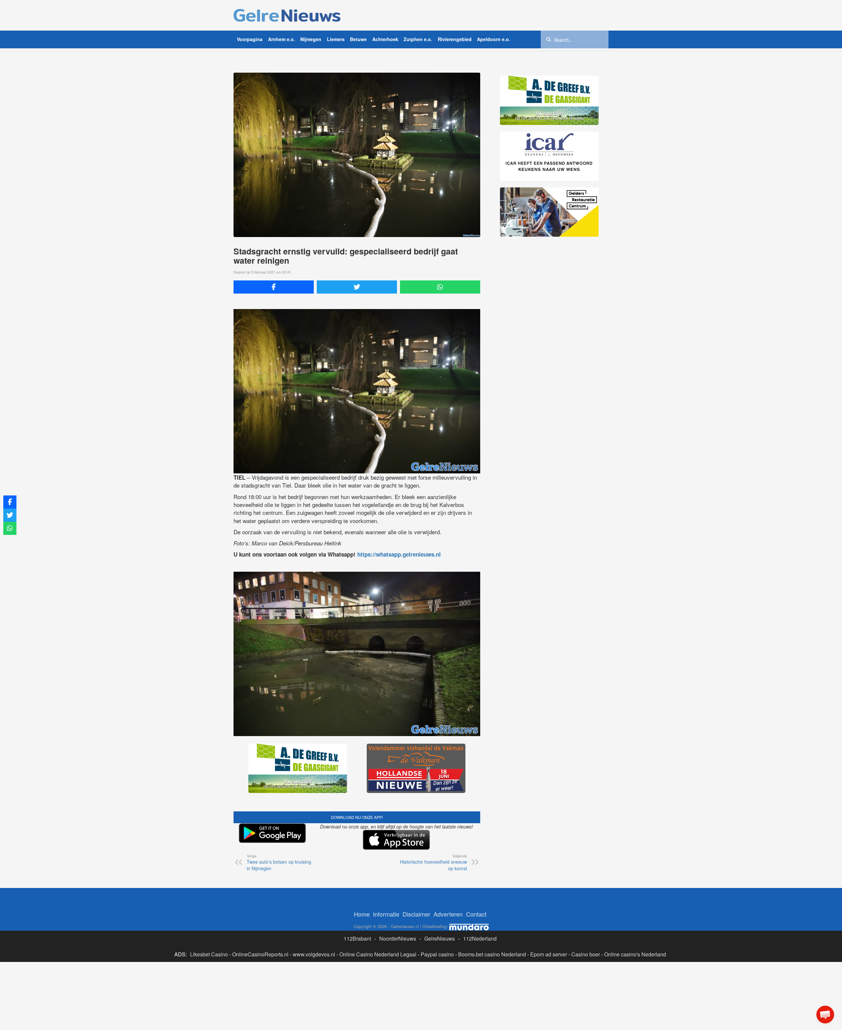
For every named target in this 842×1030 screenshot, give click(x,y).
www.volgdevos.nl (314, 954)
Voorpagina (249, 39)
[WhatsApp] (440, 287)
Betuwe (358, 39)
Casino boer (585, 954)
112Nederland (480, 938)
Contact (476, 914)
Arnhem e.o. (281, 39)
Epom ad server (548, 954)
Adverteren (448, 914)
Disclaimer (416, 914)
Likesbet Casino (209, 954)
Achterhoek (385, 39)
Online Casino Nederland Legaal (377, 954)
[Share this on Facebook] (274, 287)
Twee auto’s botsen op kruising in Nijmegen (279, 862)
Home (362, 914)
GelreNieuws (439, 938)
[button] (825, 1014)
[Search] (548, 39)
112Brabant (357, 938)
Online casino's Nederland (635, 954)
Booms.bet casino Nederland (492, 954)
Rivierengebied (455, 39)
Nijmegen (310, 39)
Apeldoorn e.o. (493, 39)
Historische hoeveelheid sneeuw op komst (433, 862)
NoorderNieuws (397, 938)
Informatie (386, 914)
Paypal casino (437, 954)
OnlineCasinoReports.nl (260, 954)
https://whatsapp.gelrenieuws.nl (399, 554)
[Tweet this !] (357, 287)
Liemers (336, 39)
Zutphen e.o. (418, 39)
